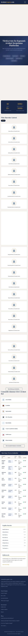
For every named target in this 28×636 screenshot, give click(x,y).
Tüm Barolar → (5, 548)
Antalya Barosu (5, 543)
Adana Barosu (5, 540)
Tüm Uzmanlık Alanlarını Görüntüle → (14, 446)
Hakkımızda (3, 607)
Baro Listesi (3, 595)
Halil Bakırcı (3, 479)
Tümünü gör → (23, 453)
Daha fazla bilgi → (6, 564)
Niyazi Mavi (3, 497)
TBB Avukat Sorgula (5, 600)
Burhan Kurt (3, 502)
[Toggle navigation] (25, 2)
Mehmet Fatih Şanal (3, 462)
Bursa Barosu (5, 537)
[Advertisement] (14, 20)
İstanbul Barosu (5, 529)
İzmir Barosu (5, 535)
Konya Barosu (5, 545)
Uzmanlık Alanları (4, 598)
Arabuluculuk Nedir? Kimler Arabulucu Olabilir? (10, 620)
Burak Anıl (4, 508)
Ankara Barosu (5, 532)
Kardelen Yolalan (4, 485)
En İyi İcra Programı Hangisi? (7, 623)
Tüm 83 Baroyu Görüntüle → (14, 389)
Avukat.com (7, 2)
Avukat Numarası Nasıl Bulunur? (7, 618)
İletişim (2, 612)
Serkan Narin (3, 467)
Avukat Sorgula (4, 593)
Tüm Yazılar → (4, 625)
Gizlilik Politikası (4, 609)
